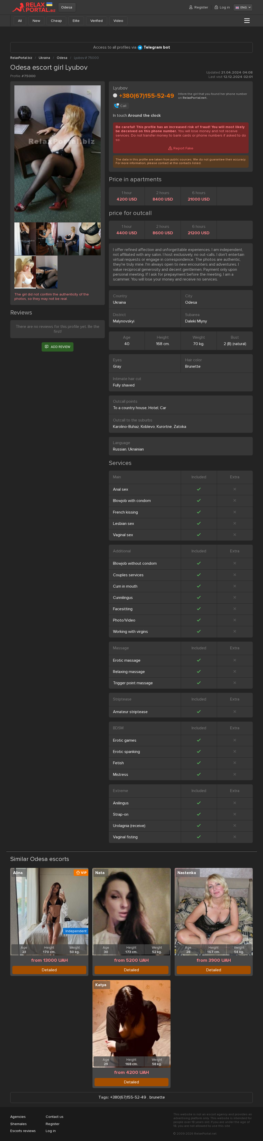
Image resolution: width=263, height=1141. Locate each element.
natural (239, 343)
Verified (96, 21)
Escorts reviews (23, 1131)
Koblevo (148, 426)
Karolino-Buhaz (126, 426)
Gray (117, 366)
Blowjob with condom (132, 500)
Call (123, 106)
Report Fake (183, 148)
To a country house (130, 407)
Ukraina (119, 302)
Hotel (153, 407)
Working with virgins (130, 631)
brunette (157, 1097)
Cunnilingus (123, 597)
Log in (225, 7)
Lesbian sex (123, 523)
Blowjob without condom (135, 563)
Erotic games (124, 740)
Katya (100, 984)
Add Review (60, 347)
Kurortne (164, 426)
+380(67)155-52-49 (146, 96)
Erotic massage (126, 660)
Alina (18, 872)
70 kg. (198, 343)
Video (118, 21)
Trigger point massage (133, 683)
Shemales (18, 1124)
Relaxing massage (129, 671)
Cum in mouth (125, 586)
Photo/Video (124, 620)
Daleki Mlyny (196, 321)
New (36, 21)
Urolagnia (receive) (129, 825)
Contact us (54, 1117)
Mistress (120, 774)
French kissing (125, 512)
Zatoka (180, 426)
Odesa (66, 7)
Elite (76, 21)
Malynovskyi (123, 321)
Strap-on (120, 814)
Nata (100, 872)
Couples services (128, 575)
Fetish (118, 763)
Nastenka (186, 872)
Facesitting (123, 609)
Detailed (49, 970)
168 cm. (163, 343)
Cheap (56, 21)
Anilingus (121, 803)
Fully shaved (124, 385)
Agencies (18, 1117)
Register (201, 7)
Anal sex (120, 489)
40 (126, 343)
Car (163, 407)
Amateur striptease (130, 711)
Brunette (193, 366)
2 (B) (227, 343)
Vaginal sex (123, 534)
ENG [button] (243, 8)
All (20, 21)
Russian (119, 449)
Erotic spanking (126, 751)
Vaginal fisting (125, 837)
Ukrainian (136, 449)
